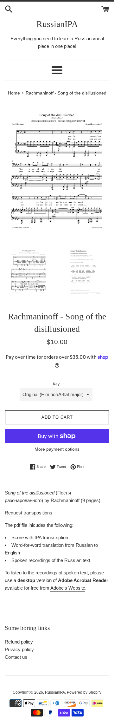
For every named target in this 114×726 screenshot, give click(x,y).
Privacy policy (19, 649)
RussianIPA (57, 24)
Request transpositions (28, 512)
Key (56, 384)
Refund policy (19, 641)
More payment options (57, 449)
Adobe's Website (67, 588)
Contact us (16, 657)
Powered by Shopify (84, 692)
